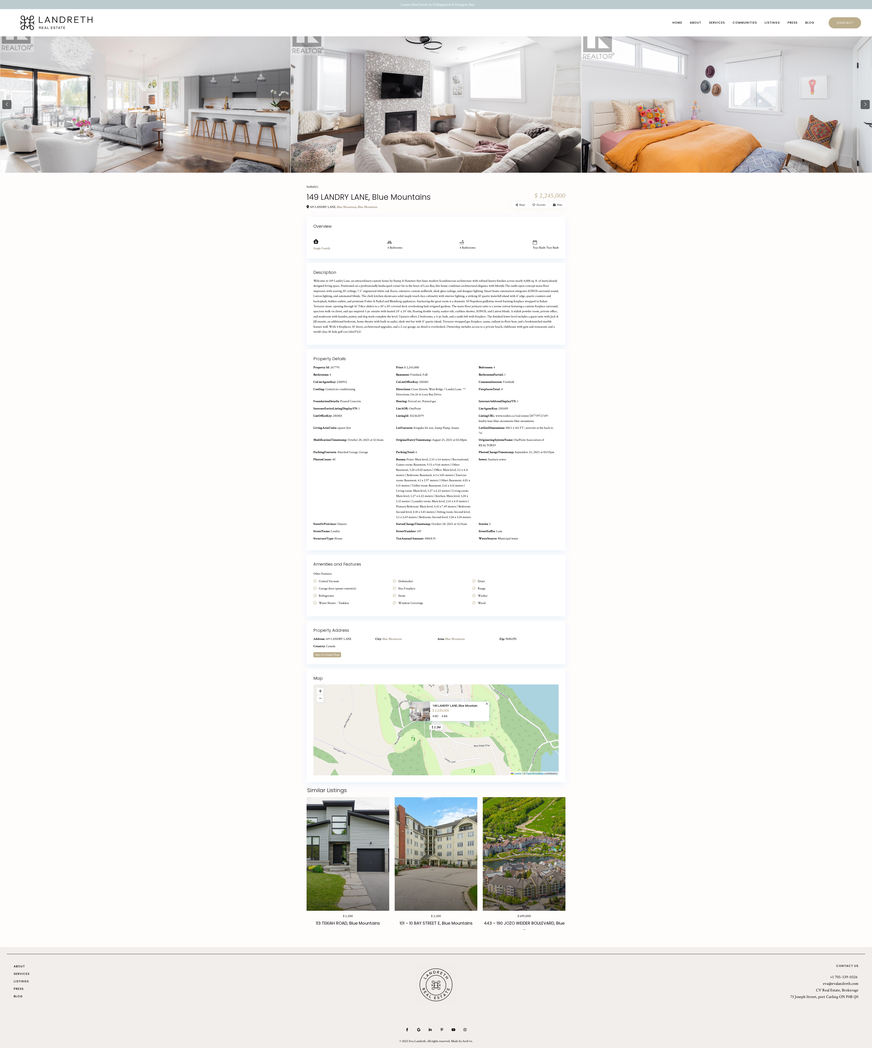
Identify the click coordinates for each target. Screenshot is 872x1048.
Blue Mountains (347, 207)
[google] (418, 1029)
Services (22, 974)
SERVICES (717, 22)
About (19, 966)
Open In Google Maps (327, 655)
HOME (677, 22)
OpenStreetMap (535, 773)
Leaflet (517, 773)
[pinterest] (441, 1029)
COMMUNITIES (745, 22)
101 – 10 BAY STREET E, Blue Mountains (436, 923)
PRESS (793, 22)
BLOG (809, 22)
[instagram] (465, 1029)
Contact (845, 23)
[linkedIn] (430, 1029)
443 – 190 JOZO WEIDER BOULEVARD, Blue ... (524, 925)
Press (19, 989)
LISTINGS (772, 22)
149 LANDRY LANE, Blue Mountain (454, 705)
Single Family (321, 248)
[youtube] (453, 1029)
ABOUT (695, 22)
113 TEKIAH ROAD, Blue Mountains (348, 923)
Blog (18, 996)
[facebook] (407, 1029)
